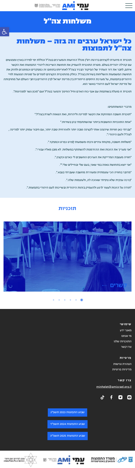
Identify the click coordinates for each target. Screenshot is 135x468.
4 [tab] (64, 300)
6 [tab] (53, 300)
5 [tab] (59, 300)
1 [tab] (81, 300)
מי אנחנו (126, 336)
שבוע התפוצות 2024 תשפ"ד (67, 424)
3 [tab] (70, 300)
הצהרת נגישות (122, 364)
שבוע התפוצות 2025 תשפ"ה (67, 436)
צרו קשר (126, 347)
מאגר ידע (125, 330)
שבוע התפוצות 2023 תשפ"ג (67, 412)
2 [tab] (76, 300)
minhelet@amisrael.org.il (113, 387)
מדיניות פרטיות (121, 370)
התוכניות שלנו (122, 342)
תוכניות (67, 209)
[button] (4, 31)
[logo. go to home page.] (61, 5)
